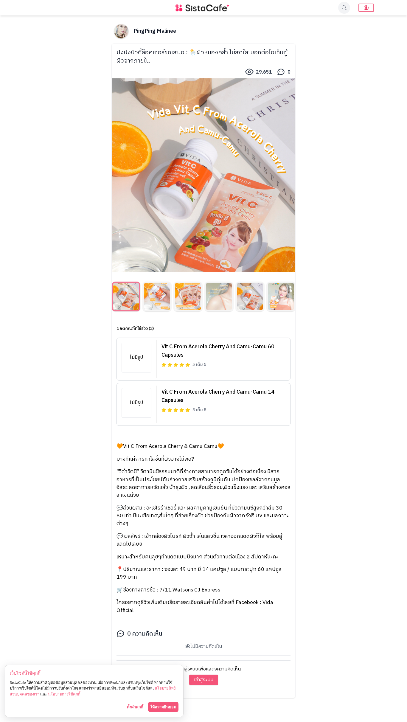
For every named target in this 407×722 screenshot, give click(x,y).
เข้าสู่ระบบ (203, 680)
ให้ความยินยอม (163, 706)
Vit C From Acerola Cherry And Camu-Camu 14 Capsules (217, 396)
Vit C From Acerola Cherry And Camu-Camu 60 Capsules (217, 351)
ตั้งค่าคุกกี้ (135, 706)
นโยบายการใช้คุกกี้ (64, 694)
